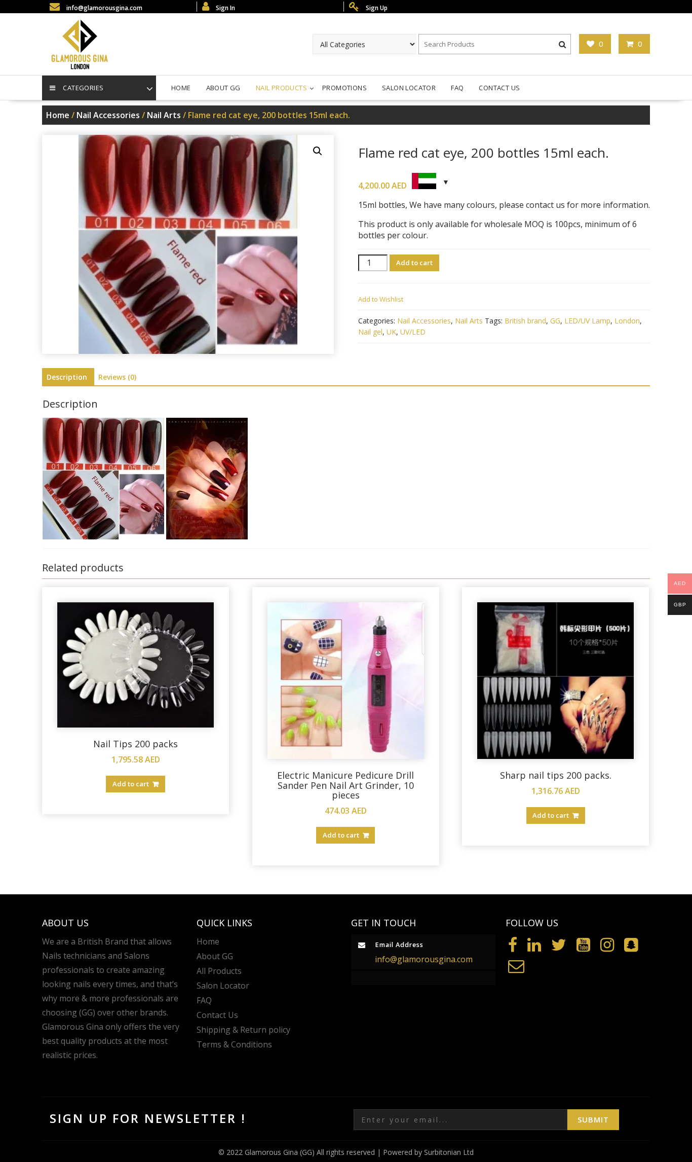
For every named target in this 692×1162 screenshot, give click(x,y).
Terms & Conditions (234, 1044)
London (627, 320)
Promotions (344, 87)
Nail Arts (164, 115)
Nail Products (281, 87)
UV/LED (413, 332)
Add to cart (414, 262)
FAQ (457, 87)
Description (67, 377)
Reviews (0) (117, 377)
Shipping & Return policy (243, 1029)
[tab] (67, 377)
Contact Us (499, 87)
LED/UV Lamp (587, 320)
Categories (83, 87)
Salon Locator (409, 87)
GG (555, 320)
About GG (223, 87)
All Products (219, 970)
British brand (525, 320)
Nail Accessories (108, 115)
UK (391, 332)
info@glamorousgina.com (424, 959)
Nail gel (370, 332)
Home (181, 87)
